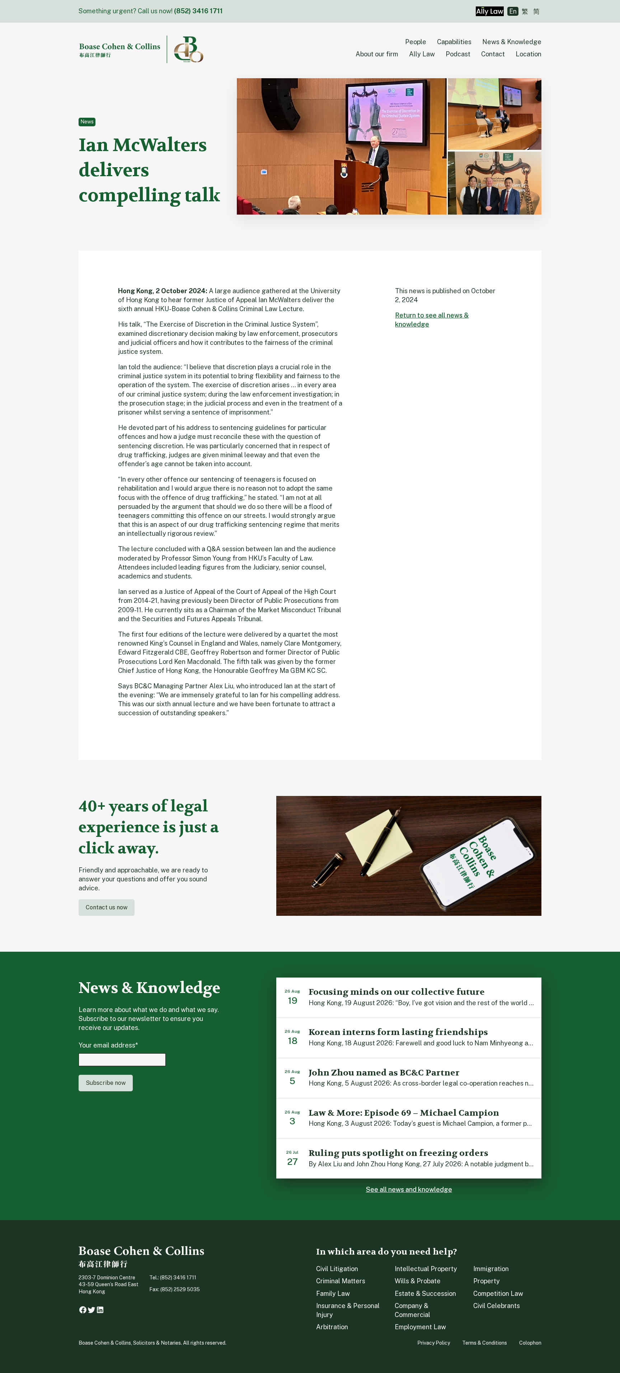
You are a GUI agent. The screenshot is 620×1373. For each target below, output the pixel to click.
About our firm (377, 54)
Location (528, 54)
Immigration (491, 1269)
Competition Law (498, 1293)
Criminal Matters (340, 1281)
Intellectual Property (426, 1269)
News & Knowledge (511, 42)
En (513, 11)
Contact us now (106, 907)
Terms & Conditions (484, 1343)
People (415, 42)
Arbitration (332, 1327)
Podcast (458, 54)
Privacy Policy (433, 1343)
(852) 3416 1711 (198, 11)
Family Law (333, 1293)
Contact (493, 54)
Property (486, 1281)
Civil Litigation (337, 1269)
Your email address (108, 1045)
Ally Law (422, 54)
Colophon (530, 1343)
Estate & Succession (425, 1293)
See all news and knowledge (409, 1189)
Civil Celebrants (496, 1305)
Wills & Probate (418, 1281)
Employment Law (420, 1327)
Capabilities (454, 42)
